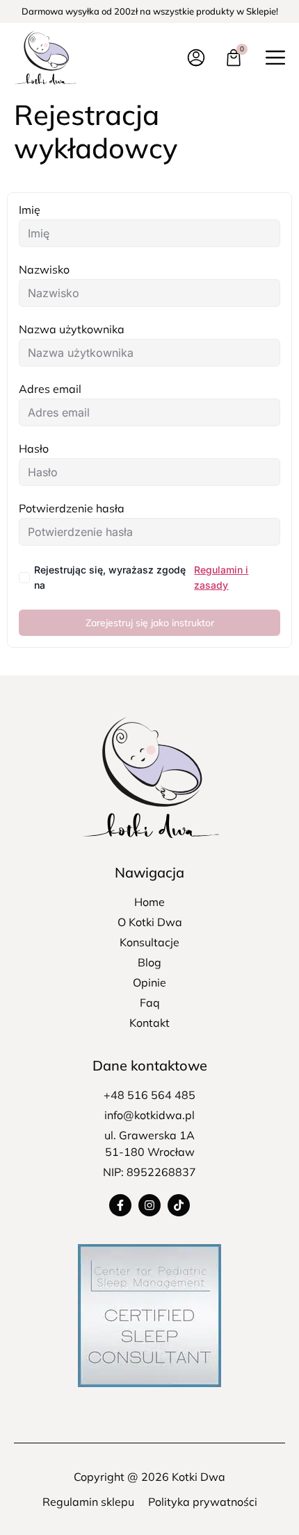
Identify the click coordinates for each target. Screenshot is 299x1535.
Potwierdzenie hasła (71, 508)
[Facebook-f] (120, 1205)
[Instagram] (149, 1205)
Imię (29, 209)
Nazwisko (44, 269)
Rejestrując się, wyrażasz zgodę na (141, 577)
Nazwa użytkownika (71, 329)
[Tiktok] (179, 1205)
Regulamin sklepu (88, 1502)
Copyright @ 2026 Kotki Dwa (149, 1477)
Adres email (50, 388)
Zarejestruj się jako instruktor (150, 622)
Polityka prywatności (202, 1502)
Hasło (34, 448)
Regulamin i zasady (221, 577)
